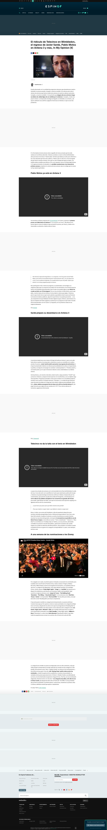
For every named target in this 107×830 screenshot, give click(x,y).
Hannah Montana (72, 33)
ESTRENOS (30, 12)
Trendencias (72, 806)
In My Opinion (42, 687)
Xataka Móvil (21, 808)
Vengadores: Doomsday (60, 33)
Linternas (34, 33)
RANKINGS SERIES (60, 12)
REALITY (37, 12)
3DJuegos (31, 806)
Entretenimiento (38, 691)
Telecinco (44, 691)
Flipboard (83, 13)
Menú (22, 8)
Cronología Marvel (78, 770)
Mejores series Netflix (62, 770)
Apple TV (20, 783)
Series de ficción (22, 778)
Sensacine (41, 806)
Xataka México (21, 821)
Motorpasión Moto (63, 808)
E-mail (37, 53)
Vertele (35, 307)
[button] (38, 84)
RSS (69, 789)
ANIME (43, 12)
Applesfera (21, 809)
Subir (84, 800)
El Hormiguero (54, 220)
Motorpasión (62, 806)
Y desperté (36, 438)
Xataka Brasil (21, 822)
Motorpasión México (63, 821)
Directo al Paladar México (53, 822)
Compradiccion (72, 809)
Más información (53, 828)
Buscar (86, 795)
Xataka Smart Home (22, 811)
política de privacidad (68, 782)
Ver (54, 724)
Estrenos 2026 (46, 770)
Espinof (53, 6)
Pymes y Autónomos (83, 808)
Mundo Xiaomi (21, 813)
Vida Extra (31, 808)
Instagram (79, 13)
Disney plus (45, 778)
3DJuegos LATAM (32, 821)
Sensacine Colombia (43, 822)
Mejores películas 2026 (38, 770)
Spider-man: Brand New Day (35, 786)
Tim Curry (29, 33)
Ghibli (77, 33)
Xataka (20, 806)
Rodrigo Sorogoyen (50, 33)
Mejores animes (70, 770)
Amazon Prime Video (35, 778)
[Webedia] (23, 800)
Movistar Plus (21, 780)
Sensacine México (42, 821)
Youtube (85, 13)
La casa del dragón (22, 785)
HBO (66, 33)
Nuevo (84, 8)
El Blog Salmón (82, 806)
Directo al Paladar (53, 806)
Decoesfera (72, 808)
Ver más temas (22, 790)
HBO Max (44, 783)
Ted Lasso (39, 33)
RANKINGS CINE (50, 12)
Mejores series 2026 (30, 770)
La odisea (33, 783)
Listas (44, 780)
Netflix (81, 33)
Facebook (81, 13)
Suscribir (75, 779)
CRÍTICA (24, 12)
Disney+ (44, 33)
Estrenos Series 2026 (54, 770)
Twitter (87, 13)
